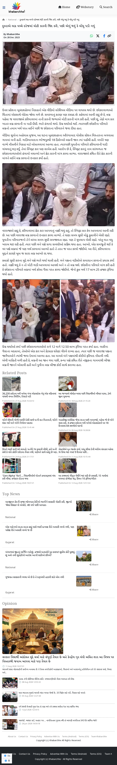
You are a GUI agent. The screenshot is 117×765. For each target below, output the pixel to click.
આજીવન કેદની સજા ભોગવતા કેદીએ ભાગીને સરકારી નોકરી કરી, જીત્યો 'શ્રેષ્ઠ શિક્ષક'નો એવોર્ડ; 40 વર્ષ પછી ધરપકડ (38, 503)
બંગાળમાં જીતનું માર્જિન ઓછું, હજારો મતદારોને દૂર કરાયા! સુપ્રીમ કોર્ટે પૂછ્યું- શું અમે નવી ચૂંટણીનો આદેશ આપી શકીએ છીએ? (40, 554)
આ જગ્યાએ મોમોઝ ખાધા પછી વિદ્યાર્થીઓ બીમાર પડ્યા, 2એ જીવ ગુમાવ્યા (84, 395)
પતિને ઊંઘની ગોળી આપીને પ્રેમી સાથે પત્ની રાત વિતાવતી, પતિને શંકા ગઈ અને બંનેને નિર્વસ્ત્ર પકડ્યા (29, 422)
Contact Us (23, 737)
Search (107, 7)
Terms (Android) (69, 737)
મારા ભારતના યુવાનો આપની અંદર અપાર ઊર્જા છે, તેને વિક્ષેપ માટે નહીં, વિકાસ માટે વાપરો (52, 692)
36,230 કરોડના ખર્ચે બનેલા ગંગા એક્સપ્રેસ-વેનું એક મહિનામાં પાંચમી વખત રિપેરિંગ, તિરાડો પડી (29, 395)
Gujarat (9, 542)
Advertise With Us (52, 737)
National (12, 19)
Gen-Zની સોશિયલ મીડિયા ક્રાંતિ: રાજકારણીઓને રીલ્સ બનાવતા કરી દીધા (46, 679)
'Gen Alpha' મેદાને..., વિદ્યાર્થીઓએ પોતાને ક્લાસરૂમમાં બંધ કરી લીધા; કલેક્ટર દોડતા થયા (28, 477)
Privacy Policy (36, 737)
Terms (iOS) (84, 737)
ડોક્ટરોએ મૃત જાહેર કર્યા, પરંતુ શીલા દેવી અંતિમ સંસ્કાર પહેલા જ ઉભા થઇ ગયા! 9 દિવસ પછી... (85, 451)
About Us (12, 737)
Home (65, 7)
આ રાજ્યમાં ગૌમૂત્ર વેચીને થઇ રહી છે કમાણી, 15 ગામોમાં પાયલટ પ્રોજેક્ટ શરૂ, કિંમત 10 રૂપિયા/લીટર (83, 477)
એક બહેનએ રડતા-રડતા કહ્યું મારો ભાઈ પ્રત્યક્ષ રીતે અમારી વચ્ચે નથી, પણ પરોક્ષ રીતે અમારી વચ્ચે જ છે (39, 529)
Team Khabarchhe (99, 737)
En (8, 755)
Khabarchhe (13, 34)
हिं (9, 760)
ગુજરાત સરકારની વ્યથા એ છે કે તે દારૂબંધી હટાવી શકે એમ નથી (34, 577)
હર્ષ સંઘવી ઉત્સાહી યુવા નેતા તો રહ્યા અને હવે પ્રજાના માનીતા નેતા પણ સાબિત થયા (49, 706)
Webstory (87, 7)
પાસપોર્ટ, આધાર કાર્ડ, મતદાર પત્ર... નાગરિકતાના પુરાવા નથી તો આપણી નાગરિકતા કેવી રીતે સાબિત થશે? (58, 720)
